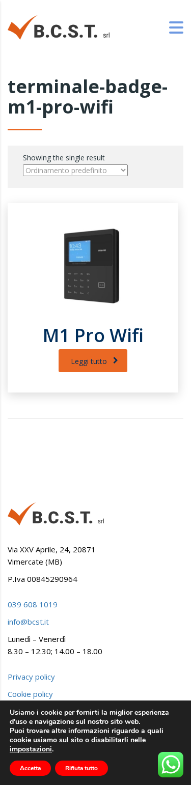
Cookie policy (30, 694)
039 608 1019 (33, 604)
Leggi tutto (89, 361)
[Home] (59, 27)
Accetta (30, 768)
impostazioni (31, 749)
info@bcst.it (28, 621)
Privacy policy (31, 676)
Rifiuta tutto (81, 768)
